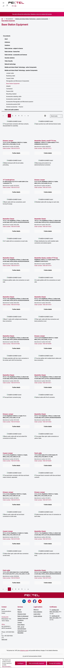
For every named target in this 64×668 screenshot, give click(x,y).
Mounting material (11, 94)
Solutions (7, 45)
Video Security (9, 61)
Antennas (7, 42)
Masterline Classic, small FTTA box (46, 142)
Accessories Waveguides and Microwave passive (19, 101)
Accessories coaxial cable (13, 99)
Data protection (38, 612)
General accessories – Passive (14, 107)
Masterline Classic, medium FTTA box (47, 259)
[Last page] (28, 115)
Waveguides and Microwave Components (17, 81)
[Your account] (7, 6)
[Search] (3, 6)
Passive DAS (9, 91)
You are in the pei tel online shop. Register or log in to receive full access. (32, 14)
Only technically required (36, 663)
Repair (19, 609)
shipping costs (24, 650)
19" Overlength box (15, 181)
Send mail (4, 639)
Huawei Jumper (15, 454)
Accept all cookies (54, 663)
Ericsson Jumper (15, 142)
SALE (6, 39)
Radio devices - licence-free (12, 51)
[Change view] (45, 115)
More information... (7, 666)
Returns (20, 612)
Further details (16, 153)
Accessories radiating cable (13, 96)
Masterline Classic (16, 220)
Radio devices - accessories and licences (16, 54)
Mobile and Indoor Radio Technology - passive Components (21, 70)
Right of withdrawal (23, 616)
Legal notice (37, 614)
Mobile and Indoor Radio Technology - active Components (20, 67)
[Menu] (3, 2)
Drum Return (21, 624)
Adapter (8, 86)
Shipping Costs (22, 614)
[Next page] (25, 115)
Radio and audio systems (12, 109)
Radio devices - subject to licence (14, 48)
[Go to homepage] (14, 2)
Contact (20, 622)
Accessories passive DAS (13, 104)
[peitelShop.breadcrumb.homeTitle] (2, 19)
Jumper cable (10, 73)
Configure (20, 663)
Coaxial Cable (10, 78)
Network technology (10, 64)
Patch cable (46, 454)
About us (36, 609)
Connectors (9, 88)
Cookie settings (38, 616)
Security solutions (10, 58)
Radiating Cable (10, 76)
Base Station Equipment (13, 83)
